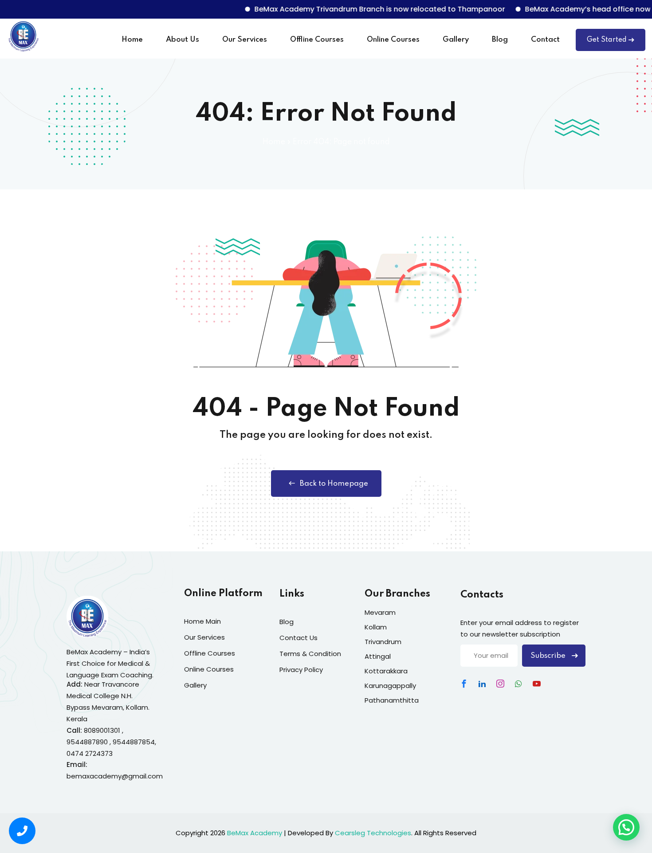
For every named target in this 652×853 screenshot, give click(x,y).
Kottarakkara (386, 671)
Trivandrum (383, 641)
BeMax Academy (254, 832)
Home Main (202, 621)
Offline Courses (317, 39)
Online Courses (393, 39)
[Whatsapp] (518, 684)
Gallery (456, 39)
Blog (500, 39)
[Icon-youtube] (537, 684)
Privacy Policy (301, 669)
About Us (182, 39)
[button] (626, 827)
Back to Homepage (334, 483)
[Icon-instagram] (500, 684)
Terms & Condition (310, 653)
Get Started (607, 39)
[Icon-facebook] (464, 684)
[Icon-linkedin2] (482, 684)
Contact (545, 39)
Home (132, 39)
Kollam (376, 627)
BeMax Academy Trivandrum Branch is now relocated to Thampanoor (367, 9)
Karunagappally (390, 685)
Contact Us (298, 637)
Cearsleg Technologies (373, 832)
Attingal (378, 656)
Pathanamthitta (392, 700)
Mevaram (380, 612)
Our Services (244, 39)
